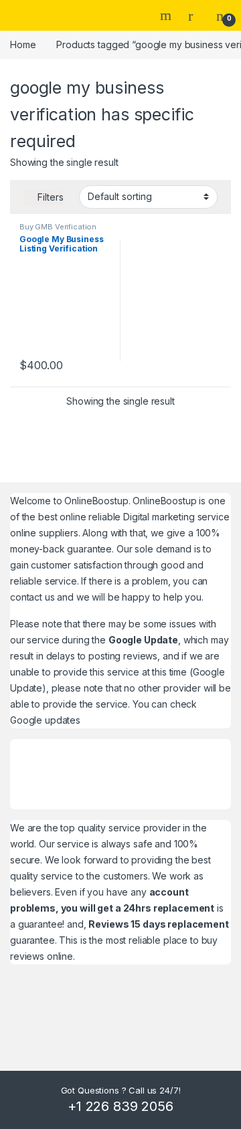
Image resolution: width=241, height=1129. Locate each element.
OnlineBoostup (96, 500)
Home (22, 44)
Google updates (45, 720)
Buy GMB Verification (57, 226)
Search (167, 15)
